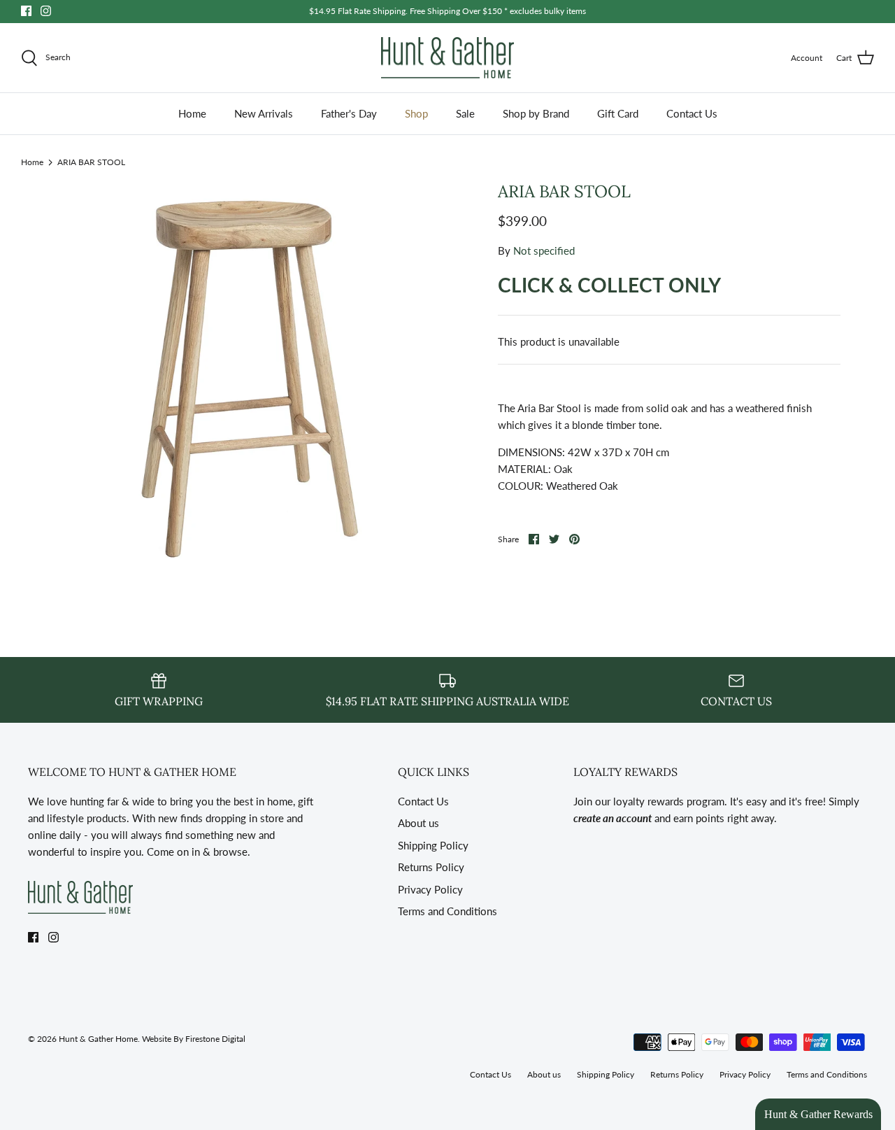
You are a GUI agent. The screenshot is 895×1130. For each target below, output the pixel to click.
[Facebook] (26, 11)
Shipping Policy (433, 845)
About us (418, 823)
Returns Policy (431, 867)
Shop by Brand (536, 113)
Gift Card (617, 113)
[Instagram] (46, 11)
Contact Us (691, 113)
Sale (465, 113)
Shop (416, 113)
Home (192, 113)
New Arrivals (263, 113)
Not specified (544, 250)
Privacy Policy (430, 889)
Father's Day (349, 113)
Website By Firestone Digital (193, 1038)
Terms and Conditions (447, 911)
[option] (246, 374)
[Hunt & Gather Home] (447, 58)
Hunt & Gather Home (98, 1038)
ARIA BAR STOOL (91, 161)
